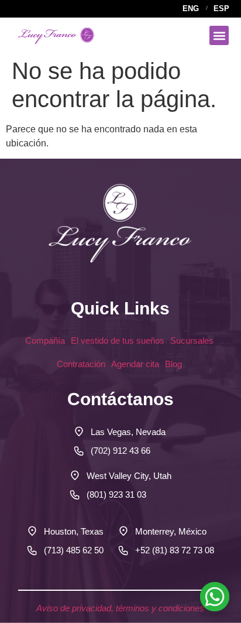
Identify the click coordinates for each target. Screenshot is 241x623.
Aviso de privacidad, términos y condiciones (120, 608)
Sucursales (193, 340)
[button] (219, 35)
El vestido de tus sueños (117, 340)
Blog (174, 364)
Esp (221, 8)
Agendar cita (135, 364)
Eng (191, 8)
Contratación (81, 364)
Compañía (45, 340)
